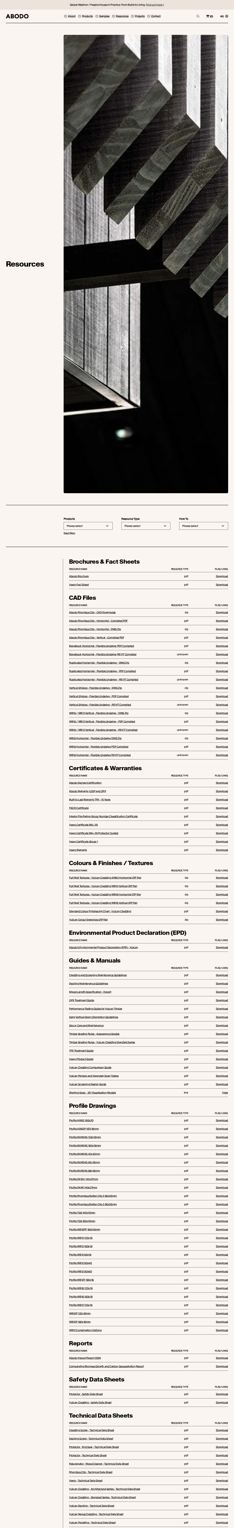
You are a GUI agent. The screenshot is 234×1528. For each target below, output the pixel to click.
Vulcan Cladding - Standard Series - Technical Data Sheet (102, 1497)
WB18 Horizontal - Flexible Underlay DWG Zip (95, 738)
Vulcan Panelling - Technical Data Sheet (92, 1522)
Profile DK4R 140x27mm (83, 1187)
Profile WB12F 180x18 (81, 1279)
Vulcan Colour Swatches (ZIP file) (88, 919)
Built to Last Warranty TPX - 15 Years (89, 799)
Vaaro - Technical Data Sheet (85, 1480)
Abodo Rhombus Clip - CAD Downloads (92, 612)
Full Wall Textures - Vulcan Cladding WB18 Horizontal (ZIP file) (105, 894)
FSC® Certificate (78, 808)
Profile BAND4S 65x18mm (84, 1162)
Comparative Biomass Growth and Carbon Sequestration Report (106, 1366)
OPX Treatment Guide (81, 1000)
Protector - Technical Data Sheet (88, 1455)
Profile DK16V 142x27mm (83, 1179)
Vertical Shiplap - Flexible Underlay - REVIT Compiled (100, 704)
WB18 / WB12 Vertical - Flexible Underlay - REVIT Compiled (103, 729)
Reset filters (69, 533)
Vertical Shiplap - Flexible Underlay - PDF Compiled (99, 696)
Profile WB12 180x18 (80, 1246)
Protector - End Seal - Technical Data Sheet (94, 1447)
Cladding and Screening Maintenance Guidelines (98, 975)
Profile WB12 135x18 (80, 1237)
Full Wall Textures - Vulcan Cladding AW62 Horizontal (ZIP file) (105, 877)
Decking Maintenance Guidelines (88, 983)
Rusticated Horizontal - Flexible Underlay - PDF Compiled (102, 671)
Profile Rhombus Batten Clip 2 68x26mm (93, 1195)
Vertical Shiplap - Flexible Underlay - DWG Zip (95, 687)
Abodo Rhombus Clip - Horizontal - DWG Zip (95, 629)
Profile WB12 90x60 (80, 1271)
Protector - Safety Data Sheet (86, 1394)
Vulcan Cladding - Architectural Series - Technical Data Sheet (104, 1488)
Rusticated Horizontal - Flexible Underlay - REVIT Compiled (103, 679)
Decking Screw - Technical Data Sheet (91, 1438)
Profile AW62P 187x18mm (84, 1128)
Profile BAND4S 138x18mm (85, 1137)
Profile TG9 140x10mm (82, 1212)
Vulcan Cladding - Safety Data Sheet (90, 1402)
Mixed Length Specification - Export (90, 991)
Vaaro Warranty (78, 849)
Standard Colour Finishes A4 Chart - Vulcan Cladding (100, 911)
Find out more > (155, 4)
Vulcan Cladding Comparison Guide (90, 1067)
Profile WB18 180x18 (81, 1296)
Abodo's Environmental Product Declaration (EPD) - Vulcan (103, 947)
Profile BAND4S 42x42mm (84, 1153)
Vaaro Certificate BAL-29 (83, 824)
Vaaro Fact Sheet (79, 584)
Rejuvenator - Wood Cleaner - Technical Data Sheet (99, 1463)
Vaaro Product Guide (81, 1059)
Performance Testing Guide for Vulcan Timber (95, 1008)
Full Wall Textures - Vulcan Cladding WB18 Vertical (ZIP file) (103, 902)
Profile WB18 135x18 (81, 1288)
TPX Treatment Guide (81, 1050)
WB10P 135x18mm (80, 1313)
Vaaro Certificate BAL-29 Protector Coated (93, 833)
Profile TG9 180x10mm (82, 1221)
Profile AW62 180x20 (81, 1120)
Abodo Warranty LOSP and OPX (87, 791)
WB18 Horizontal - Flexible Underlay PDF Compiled (98, 746)
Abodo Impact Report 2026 (85, 1357)
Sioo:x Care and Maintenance (86, 1025)
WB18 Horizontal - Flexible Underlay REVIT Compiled (100, 755)
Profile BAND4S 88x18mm (84, 1170)
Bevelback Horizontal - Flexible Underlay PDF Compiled (101, 645)
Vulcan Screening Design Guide (87, 1084)
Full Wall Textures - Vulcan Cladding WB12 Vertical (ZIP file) (103, 886)
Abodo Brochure (79, 576)
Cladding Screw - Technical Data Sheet (91, 1430)
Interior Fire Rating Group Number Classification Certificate (103, 816)
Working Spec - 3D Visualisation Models (92, 1092)
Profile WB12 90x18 (80, 1254)
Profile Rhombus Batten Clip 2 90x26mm (93, 1204)
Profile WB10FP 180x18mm (84, 1229)
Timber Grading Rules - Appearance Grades (94, 1033)
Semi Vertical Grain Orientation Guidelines (93, 1017)
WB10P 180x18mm (80, 1321)
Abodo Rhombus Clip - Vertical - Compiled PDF (96, 637)
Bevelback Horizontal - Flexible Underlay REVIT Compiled (102, 654)
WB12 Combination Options (85, 1330)
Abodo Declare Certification (85, 782)
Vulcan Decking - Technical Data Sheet (91, 1505)
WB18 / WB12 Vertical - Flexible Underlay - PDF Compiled (102, 721)
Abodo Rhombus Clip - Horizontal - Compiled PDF (98, 620)
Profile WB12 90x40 (80, 1263)
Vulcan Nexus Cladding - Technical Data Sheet (96, 1514)
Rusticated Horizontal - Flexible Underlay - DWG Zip (99, 662)
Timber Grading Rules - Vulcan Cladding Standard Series (102, 1042)
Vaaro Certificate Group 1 (83, 841)
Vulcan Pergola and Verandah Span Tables (93, 1075)
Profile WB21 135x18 (80, 1305)
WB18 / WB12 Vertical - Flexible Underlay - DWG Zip (99, 713)
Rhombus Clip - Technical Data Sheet (90, 1472)
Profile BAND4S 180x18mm (85, 1145)
